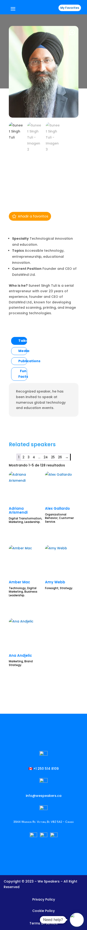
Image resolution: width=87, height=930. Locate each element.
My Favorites (69, 8)
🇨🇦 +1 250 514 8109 (44, 768)
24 (46, 457)
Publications (29, 361)
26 (60, 457)
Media (23, 351)
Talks (23, 340)
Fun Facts (23, 374)
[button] (77, 920)
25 (53, 457)
